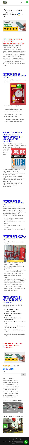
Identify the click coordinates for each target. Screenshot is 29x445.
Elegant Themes (13, 441)
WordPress (14, 443)
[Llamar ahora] (26, 442)
